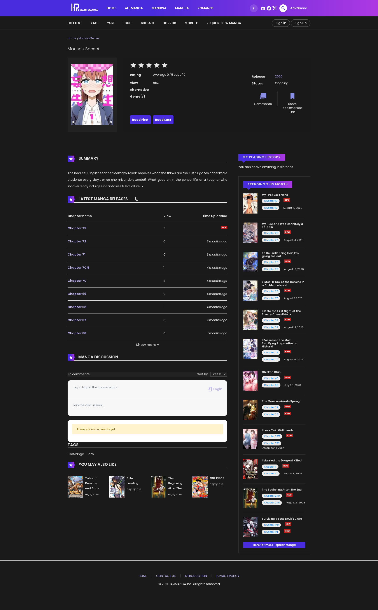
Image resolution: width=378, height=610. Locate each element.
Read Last (163, 119)
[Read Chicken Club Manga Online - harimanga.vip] (250, 380)
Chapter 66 (77, 333)
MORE (189, 23)
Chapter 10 (270, 473)
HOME (111, 8)
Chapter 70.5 (78, 267)
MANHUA (182, 8)
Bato (90, 454)
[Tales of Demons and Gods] (75, 486)
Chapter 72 (77, 241)
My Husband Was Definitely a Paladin (282, 225)
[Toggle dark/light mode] (254, 8)
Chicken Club (271, 372)
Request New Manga (223, 23)
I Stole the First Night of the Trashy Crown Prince (281, 312)
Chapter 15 (270, 208)
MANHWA (159, 8)
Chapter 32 (271, 327)
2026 (278, 76)
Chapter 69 (77, 294)
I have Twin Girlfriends (277, 430)
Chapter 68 (77, 307)
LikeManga (76, 454)
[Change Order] (136, 199)
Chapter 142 (271, 525)
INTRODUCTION (196, 576)
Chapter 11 (270, 466)
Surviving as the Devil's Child (282, 519)
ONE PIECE (217, 478)
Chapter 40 (271, 378)
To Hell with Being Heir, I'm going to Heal (280, 254)
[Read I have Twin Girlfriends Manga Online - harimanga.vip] (250, 438)
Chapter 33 (271, 320)
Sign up (300, 23)
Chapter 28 (271, 233)
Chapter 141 (271, 532)
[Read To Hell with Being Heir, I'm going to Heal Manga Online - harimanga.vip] (250, 261)
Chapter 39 (271, 385)
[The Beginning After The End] (158, 486)
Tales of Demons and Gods (92, 483)
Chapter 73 (77, 228)
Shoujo (147, 23)
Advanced (298, 8)
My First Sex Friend (275, 195)
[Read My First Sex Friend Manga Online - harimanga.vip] (250, 203)
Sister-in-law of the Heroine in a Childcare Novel (283, 283)
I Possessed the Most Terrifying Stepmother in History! (279, 343)
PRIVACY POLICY (228, 576)
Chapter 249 (272, 496)
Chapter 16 (270, 201)
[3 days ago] (287, 200)
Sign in (280, 23)
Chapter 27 (271, 240)
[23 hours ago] (288, 524)
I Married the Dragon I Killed (282, 460)
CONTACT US (166, 576)
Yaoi (94, 23)
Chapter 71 (76, 254)
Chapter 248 (272, 502)
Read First (140, 119)
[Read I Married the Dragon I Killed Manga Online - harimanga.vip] (250, 469)
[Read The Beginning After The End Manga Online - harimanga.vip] (250, 498)
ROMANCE (206, 8)
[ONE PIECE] (200, 486)
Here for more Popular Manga (274, 545)
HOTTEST (75, 23)
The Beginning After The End (282, 489)
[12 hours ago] (287, 351)
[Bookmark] (292, 96)
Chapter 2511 (271, 443)
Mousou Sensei (89, 38)
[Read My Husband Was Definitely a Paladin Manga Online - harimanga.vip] (250, 232)
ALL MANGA (134, 8)
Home (72, 38)
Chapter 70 (77, 281)
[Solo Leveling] (116, 486)
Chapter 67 (77, 320)
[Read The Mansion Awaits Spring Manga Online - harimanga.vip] (250, 409)
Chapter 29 (271, 262)
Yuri (110, 23)
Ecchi (127, 23)
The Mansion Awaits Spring (281, 401)
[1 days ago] (287, 406)
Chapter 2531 (272, 436)
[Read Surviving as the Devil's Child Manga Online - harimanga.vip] (250, 527)
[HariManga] (85, 8)
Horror (169, 23)
